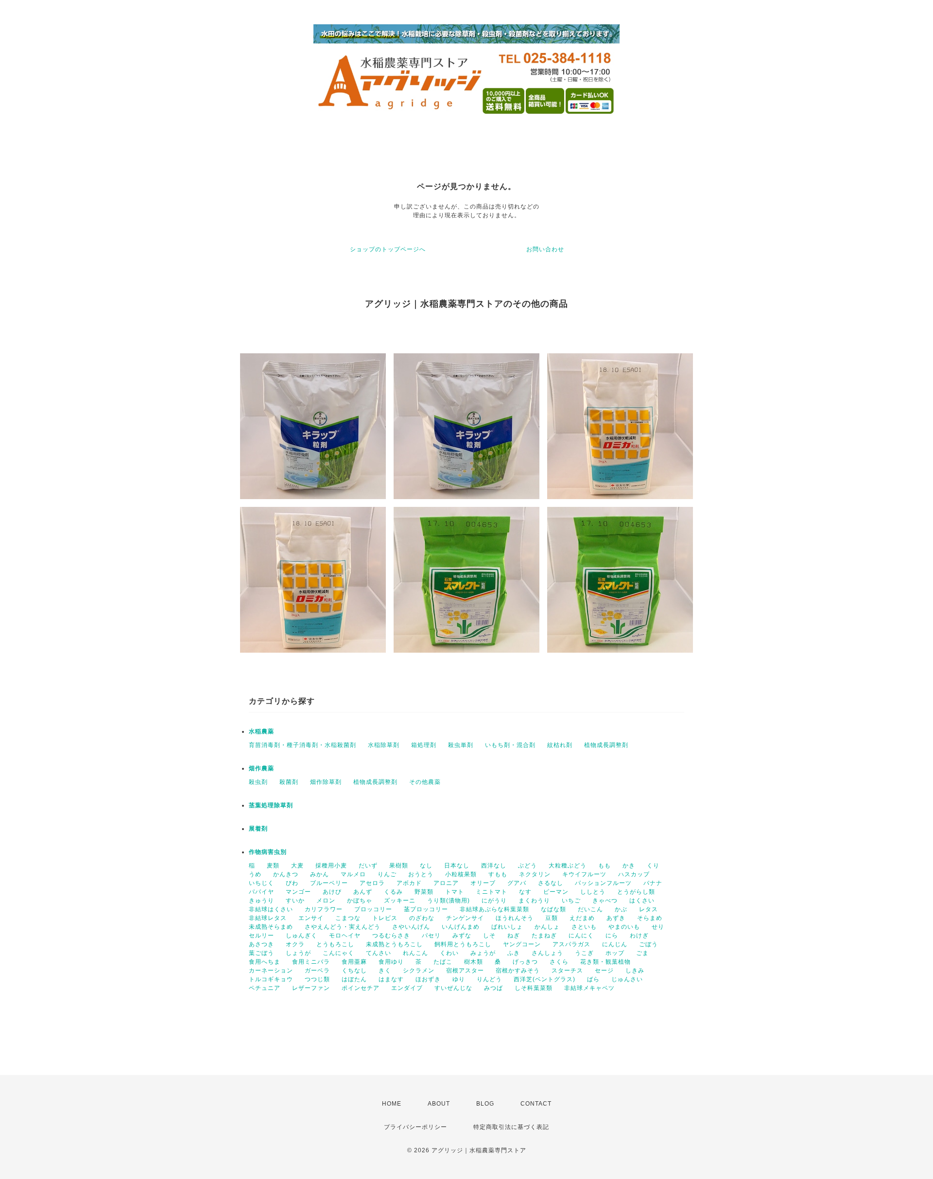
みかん (319, 874)
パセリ (431, 935)
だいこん (590, 909)
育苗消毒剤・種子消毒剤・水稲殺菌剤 (302, 745)
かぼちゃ (359, 900)
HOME (391, 1103)
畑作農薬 (261, 768)
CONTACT (536, 1103)
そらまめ (649, 918)
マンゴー (298, 891)
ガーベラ (317, 970)
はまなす (391, 979)
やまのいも (624, 926)
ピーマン (556, 891)
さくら (559, 961)
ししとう (592, 891)
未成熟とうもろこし (394, 944)
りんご (387, 874)
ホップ (614, 953)
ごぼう (648, 944)
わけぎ (639, 935)
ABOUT (439, 1103)
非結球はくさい (271, 909)
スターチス (567, 970)
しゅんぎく (301, 935)
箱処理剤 (423, 745)
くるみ (393, 891)
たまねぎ (544, 935)
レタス (648, 909)
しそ (489, 935)
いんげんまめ (461, 926)
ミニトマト (491, 891)
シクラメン (418, 970)
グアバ (516, 883)
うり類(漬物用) (448, 900)
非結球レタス (268, 918)
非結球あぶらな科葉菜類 (494, 909)
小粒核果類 (461, 874)
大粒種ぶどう (568, 865)
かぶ (621, 909)
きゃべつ (605, 900)
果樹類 (398, 865)
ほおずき (428, 979)
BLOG (485, 1103)
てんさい (378, 953)
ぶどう (527, 865)
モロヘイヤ (345, 935)
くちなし (354, 970)
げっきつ (525, 961)
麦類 (273, 865)
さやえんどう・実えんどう (342, 926)
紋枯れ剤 (559, 745)
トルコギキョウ (271, 979)
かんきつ (285, 874)
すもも (497, 874)
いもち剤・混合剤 (510, 745)
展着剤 (258, 828)
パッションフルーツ (603, 883)
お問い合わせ (545, 249)
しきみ (634, 970)
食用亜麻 (354, 961)
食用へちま (264, 961)
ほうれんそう (515, 918)
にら (611, 935)
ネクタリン (535, 874)
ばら (593, 979)
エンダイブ (407, 988)
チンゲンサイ (465, 918)
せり (658, 926)
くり (653, 865)
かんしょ (547, 926)
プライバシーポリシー (415, 1127)
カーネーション (271, 970)
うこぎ (584, 953)
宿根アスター (465, 970)
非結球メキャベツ (589, 988)
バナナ (652, 883)
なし (426, 865)
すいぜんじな (453, 988)
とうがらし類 (636, 891)
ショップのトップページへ (388, 249)
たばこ (442, 961)
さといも (584, 926)
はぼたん (354, 979)
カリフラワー (324, 909)
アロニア (446, 883)
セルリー (261, 935)
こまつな (348, 918)
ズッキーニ (399, 900)
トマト (454, 891)
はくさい (642, 900)
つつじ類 (317, 979)
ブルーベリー (329, 883)
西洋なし (493, 865)
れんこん (415, 953)
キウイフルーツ (584, 874)
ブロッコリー (373, 909)
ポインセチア (361, 988)
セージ (604, 970)
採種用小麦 (331, 865)
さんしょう (547, 953)
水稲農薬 (261, 731)
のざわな (421, 918)
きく (385, 970)
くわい (449, 953)
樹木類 (473, 961)
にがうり (494, 900)
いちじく (261, 883)
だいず (368, 865)
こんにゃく (338, 953)
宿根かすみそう (518, 970)
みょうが (483, 953)
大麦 (297, 865)
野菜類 (424, 891)
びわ (292, 883)
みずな (461, 935)
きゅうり (261, 900)
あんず (362, 891)
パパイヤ (261, 891)
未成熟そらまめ (271, 926)
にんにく (581, 935)
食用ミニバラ (311, 961)
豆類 (551, 918)
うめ (255, 874)
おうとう (420, 874)
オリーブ (483, 883)
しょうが (298, 953)
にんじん (614, 944)
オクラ (295, 944)
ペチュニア (264, 988)
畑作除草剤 (326, 782)
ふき (513, 953)
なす (525, 891)
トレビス (384, 918)
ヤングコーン (522, 944)
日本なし (456, 865)
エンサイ (311, 918)
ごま (642, 953)
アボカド (409, 883)
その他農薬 (425, 782)
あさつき (261, 944)
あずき (615, 918)
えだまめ (582, 918)
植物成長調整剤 (606, 745)
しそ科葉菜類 (534, 988)
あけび (332, 891)
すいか (295, 900)
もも (604, 865)
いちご (571, 900)
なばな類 (553, 909)
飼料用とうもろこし (462, 944)
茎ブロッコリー (426, 909)
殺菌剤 (288, 782)
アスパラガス (571, 944)
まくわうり (534, 900)
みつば (493, 988)
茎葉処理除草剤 (271, 805)
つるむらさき (391, 935)
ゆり (458, 979)
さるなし (550, 883)
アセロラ (372, 883)
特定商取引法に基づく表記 (511, 1127)
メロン (325, 900)
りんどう (489, 979)
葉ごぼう (261, 953)
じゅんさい (627, 979)
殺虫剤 (258, 782)
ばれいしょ (507, 926)
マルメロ (353, 874)
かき (628, 865)
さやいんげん (411, 926)
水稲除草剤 (383, 745)
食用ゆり (391, 961)
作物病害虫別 (268, 852)
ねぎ (513, 935)
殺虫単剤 (460, 745)
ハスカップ (634, 874)
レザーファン (311, 988)
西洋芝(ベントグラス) (544, 979)
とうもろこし (335, 944)
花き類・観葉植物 (605, 961)
